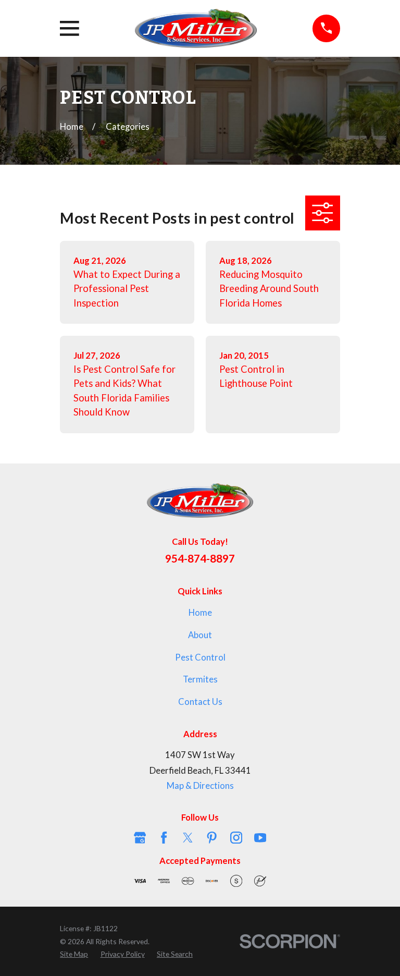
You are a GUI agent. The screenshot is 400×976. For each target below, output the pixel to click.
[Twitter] (188, 838)
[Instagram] (236, 838)
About (200, 635)
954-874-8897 (200, 558)
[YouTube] (260, 838)
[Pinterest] (212, 838)
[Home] (196, 28)
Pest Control (200, 657)
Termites (200, 679)
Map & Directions (200, 785)
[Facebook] (164, 838)
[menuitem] (74, 954)
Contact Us (200, 702)
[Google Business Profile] (140, 838)
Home (200, 612)
